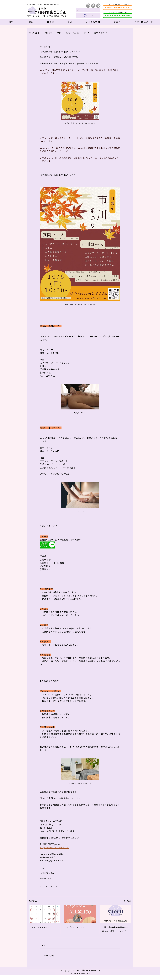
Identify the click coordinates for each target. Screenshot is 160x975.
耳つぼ (86, 32)
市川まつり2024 (48, 873)
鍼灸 (59, 32)
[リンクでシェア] (57, 886)
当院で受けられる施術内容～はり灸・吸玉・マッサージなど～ (115, 929)
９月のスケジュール (40, 927)
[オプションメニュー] (80, 914)
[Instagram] (88, 5)
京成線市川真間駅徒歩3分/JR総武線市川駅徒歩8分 (43, 4)
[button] (128, 32)
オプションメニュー (75, 927)
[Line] (98, 5)
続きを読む (99, 32)
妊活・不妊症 (72, 32)
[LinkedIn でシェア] (51, 886)
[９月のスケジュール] (44, 914)
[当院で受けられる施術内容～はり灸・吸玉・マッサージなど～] (115, 914)
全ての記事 (34, 32)
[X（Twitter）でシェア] (46, 886)
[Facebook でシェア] (41, 886)
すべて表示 (127, 901)
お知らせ (48, 32)
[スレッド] (93, 5)
